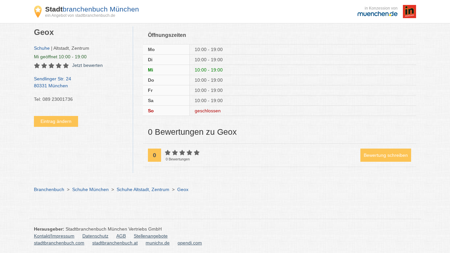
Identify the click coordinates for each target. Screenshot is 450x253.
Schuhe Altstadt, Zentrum (143, 189)
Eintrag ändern (56, 121)
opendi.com (190, 242)
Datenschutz (95, 236)
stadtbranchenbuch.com (59, 242)
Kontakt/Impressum (54, 236)
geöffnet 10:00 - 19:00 (60, 56)
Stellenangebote (151, 236)
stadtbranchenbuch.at (115, 242)
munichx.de (158, 242)
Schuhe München (90, 189)
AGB (121, 236)
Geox (182, 189)
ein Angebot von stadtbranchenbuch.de (80, 15)
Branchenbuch (49, 189)
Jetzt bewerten (87, 65)
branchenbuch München (92, 9)
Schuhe (42, 48)
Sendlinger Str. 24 (52, 82)
